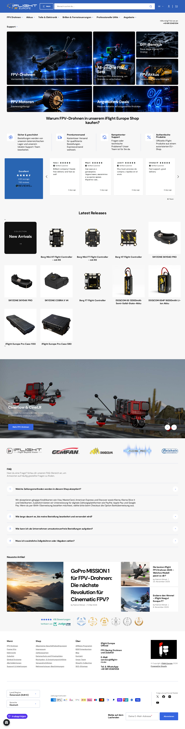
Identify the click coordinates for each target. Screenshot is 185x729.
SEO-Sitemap (82, 666)
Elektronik (11, 653)
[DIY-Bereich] (157, 45)
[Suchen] (151, 6)
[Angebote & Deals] (135, 99)
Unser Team (81, 659)
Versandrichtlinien (44, 663)
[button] (176, 6)
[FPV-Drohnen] (49, 58)
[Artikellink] (63, 587)
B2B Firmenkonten (83, 649)
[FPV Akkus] (157, 72)
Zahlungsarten (42, 653)
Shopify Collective (84, 663)
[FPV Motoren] (49, 99)
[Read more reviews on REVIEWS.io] (24, 186)
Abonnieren (169, 716)
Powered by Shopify (159, 666)
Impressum (41, 649)
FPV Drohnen (12, 646)
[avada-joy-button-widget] (6, 722)
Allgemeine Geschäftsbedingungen (51, 646)
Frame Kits (11, 649)
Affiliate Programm (84, 646)
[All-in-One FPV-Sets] (114, 58)
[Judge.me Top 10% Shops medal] (138, 621)
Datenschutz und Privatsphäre (49, 656)
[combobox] (104, 6)
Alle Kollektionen (14, 663)
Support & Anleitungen (17, 666)
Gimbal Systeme (14, 659)
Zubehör (10, 656)
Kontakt (79, 656)
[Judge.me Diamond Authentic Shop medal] (81, 621)
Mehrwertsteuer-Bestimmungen (50, 666)
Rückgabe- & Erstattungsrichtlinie (51, 659)
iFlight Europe (166, 663)
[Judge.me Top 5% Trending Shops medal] (127, 621)
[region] (112, 177)
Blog (77, 653)
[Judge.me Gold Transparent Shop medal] (92, 621)
